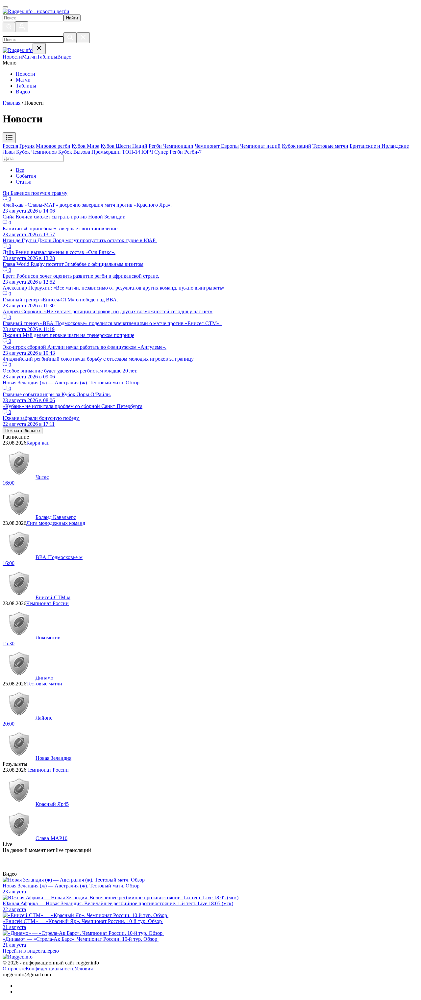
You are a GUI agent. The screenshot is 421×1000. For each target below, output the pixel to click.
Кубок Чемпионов (36, 152)
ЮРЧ (147, 152)
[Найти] (70, 37)
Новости (25, 74)
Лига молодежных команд (55, 523)
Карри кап (38, 443)
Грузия (27, 146)
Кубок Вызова (74, 152)
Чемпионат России (47, 603)
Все (20, 170)
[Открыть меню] (5, 7)
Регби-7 (193, 152)
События (26, 176)
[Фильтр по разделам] (9, 137)
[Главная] (36, 11)
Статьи (24, 182)
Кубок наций (296, 146)
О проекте (14, 968)
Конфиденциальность (50, 968)
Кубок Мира (85, 146)
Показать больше (22, 430)
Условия (83, 968)
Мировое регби (53, 146)
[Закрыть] (83, 37)
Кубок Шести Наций (124, 146)
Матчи (23, 80)
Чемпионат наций (260, 146)
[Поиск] (9, 27)
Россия (10, 146)
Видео (23, 91)
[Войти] (21, 26)
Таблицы (26, 86)
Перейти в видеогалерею (31, 951)
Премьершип (106, 152)
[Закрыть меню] (39, 48)
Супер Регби (168, 152)
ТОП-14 (131, 152)
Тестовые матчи (330, 146)
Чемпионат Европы (217, 146)
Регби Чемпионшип (171, 146)
